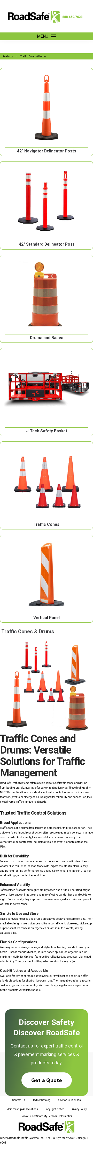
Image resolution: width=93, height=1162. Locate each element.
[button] (46, 36)
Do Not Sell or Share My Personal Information (47, 1116)
